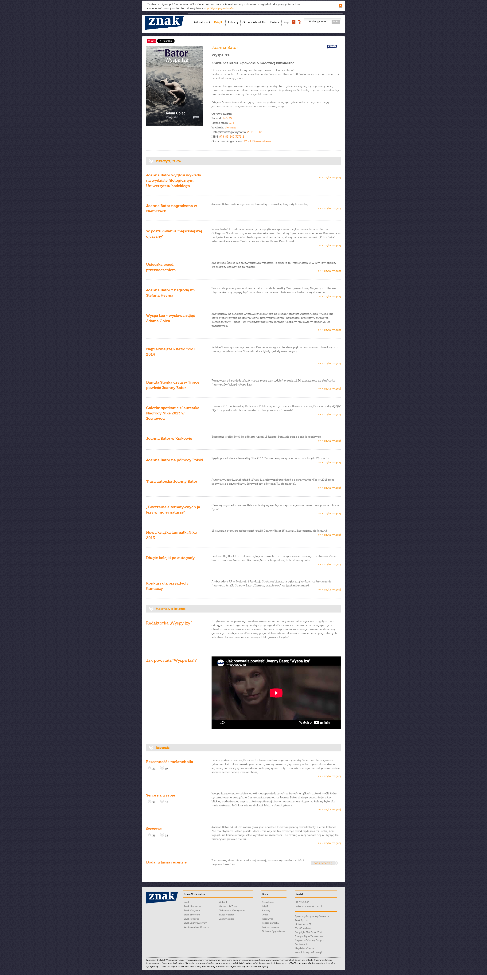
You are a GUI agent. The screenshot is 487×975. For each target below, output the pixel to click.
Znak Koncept (191, 919)
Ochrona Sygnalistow (273, 931)
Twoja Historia (226, 914)
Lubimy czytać (226, 919)
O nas (246, 22)
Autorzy (233, 22)
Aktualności (202, 22)
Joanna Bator (225, 47)
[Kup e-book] (299, 23)
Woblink (223, 902)
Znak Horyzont (192, 910)
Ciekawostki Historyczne (232, 910)
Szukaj (336, 21)
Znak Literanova (192, 906)
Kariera (274, 22)
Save (153, 40)
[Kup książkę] (293, 23)
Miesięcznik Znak (228, 906)
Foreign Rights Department (309, 936)
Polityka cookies (270, 927)
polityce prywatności (220, 8)
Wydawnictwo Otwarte (196, 927)
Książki (218, 22)
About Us (259, 22)
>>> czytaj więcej (329, 177)
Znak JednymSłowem (195, 923)
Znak (186, 902)
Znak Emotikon (192, 914)
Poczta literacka (270, 923)
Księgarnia (267, 919)
